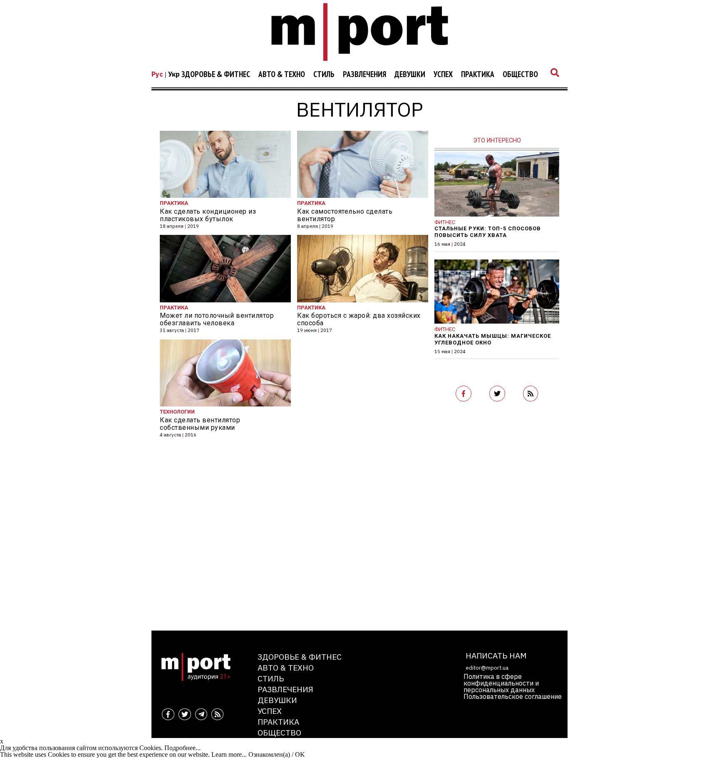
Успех (443, 74)
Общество (520, 74)
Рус (157, 74)
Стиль (324, 74)
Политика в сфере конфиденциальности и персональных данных (501, 683)
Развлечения (364, 74)
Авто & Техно (281, 74)
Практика (477, 74)
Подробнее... (182, 747)
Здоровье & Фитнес (215, 74)
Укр (174, 74)
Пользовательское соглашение (513, 696)
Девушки (409, 74)
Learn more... (229, 754)
